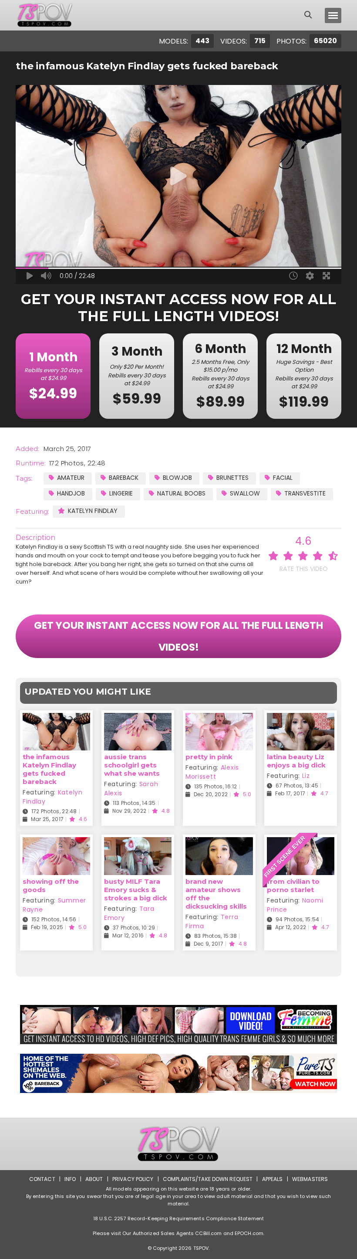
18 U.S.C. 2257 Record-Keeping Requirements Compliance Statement (178, 1218)
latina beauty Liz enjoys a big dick (296, 761)
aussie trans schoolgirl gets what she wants (132, 765)
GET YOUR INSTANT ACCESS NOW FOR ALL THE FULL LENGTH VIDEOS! (178, 636)
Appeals (272, 1179)
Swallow (245, 493)
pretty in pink (208, 757)
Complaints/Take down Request (208, 1179)
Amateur (70, 477)
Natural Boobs (181, 493)
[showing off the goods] (56, 843)
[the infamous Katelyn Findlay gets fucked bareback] (56, 718)
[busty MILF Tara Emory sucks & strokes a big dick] (138, 843)
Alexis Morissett (212, 772)
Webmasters (310, 1179)
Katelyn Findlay (93, 510)
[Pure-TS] (178, 1073)
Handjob (71, 493)
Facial (283, 477)
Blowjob (177, 477)
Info (70, 1179)
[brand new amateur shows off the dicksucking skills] (219, 843)
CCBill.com (208, 1233)
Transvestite (305, 493)
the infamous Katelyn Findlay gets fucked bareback (49, 769)
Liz (306, 775)
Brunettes (232, 477)
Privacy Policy (133, 1179)
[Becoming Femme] (178, 1024)
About (94, 1179)
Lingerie (121, 493)
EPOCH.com (249, 1233)
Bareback (123, 477)
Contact (42, 1179)
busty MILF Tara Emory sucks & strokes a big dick (135, 889)
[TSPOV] (45, 15)
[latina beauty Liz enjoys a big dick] (300, 718)
